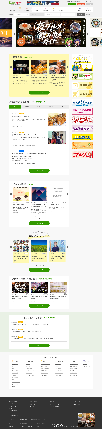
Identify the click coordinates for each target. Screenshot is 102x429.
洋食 (13, 366)
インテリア (57, 366)
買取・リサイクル (59, 373)
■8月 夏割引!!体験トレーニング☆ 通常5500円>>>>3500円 (29, 153)
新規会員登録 (81, 4)
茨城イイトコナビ (14, 404)
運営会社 (11, 424)
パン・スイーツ (15, 379)
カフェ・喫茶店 (15, 377)
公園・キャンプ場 (44, 373)
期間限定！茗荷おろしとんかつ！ (21, 116)
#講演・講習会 (34, 211)
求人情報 (88, 10)
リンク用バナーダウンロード (26, 426)
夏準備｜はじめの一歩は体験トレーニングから (25, 135)
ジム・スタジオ (29, 373)
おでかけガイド (14, 410)
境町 (45, 253)
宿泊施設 (85, 364)
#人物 (33, 260)
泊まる (79, 10)
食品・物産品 (58, 368)
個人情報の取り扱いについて (43, 424)
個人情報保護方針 (24, 424)
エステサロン (28, 366)
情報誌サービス (23, 419)
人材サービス (12, 419)
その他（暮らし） (73, 375)
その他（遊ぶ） (44, 375)
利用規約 (11, 426)
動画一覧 (51, 401)
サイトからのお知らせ (54, 407)
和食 (13, 368)
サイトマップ (40, 426)
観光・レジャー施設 (45, 368)
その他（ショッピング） (60, 375)
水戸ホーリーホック (15, 406)
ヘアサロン (28, 364)
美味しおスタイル (14, 415)
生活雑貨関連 (58, 370)
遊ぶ (54, 10)
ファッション (58, 364)
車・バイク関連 (73, 373)
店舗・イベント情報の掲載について (38, 419)
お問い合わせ (76, 404)
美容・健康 (45, 10)
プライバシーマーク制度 (68, 425)
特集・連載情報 (13, 401)
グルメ (36, 10)
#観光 (15, 260)
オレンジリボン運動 (15, 413)
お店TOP (26, 10)
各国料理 (14, 375)
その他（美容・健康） (30, 375)
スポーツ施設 (44, 366)
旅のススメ (13, 408)
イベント (20, 10)
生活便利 (72, 370)
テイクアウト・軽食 (16, 382)
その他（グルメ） (15, 386)
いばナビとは (76, 401)
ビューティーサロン (30, 368)
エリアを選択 (18, 14)
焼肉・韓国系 (15, 373)
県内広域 (26, 253)
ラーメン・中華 (15, 370)
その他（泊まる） (86, 366)
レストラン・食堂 (15, 384)
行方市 (62, 253)
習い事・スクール (74, 364)
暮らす (71, 10)
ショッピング (62, 10)
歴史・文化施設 (44, 370)
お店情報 (32, 404)
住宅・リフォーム (73, 368)
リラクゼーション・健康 (31, 370)
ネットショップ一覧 (54, 404)
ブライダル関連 (73, 366)
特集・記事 (12, 10)
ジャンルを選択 (49, 14)
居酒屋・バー (15, 364)
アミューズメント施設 (45, 364)
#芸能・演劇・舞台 (16, 216)
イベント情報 (33, 401)
